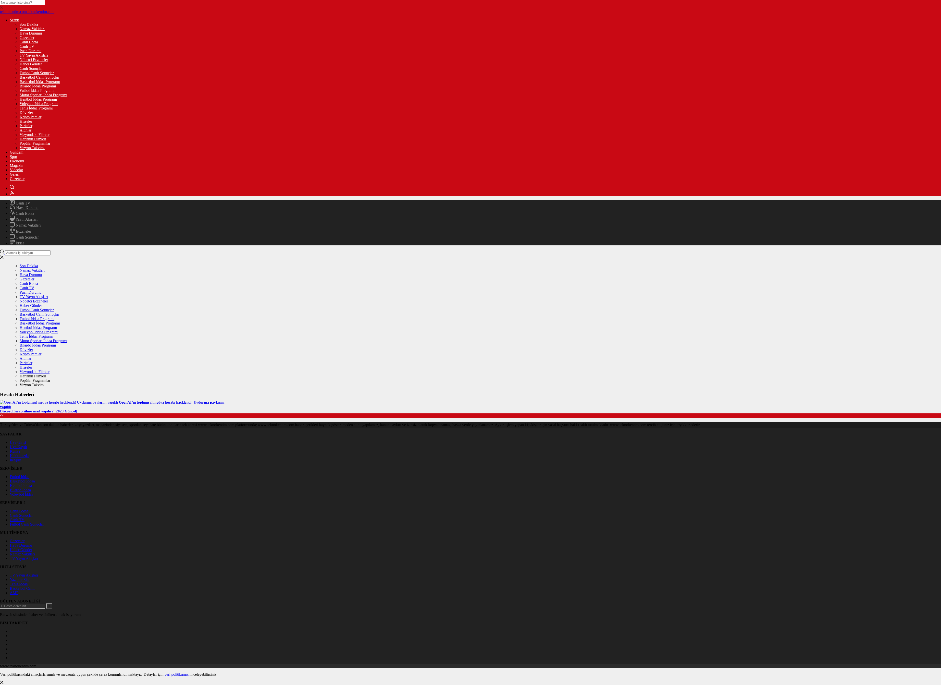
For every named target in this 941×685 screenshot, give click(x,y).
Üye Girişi (18, 442)
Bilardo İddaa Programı (38, 86)
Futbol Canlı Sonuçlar (37, 73)
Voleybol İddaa (21, 494)
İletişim (15, 460)
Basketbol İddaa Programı (40, 82)
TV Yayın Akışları (34, 55)
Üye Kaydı (18, 447)
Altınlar (25, 130)
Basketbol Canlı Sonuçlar (39, 77)
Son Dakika (29, 24)
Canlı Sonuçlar (31, 68)
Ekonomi (17, 161)
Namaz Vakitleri (32, 29)
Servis (14, 20)
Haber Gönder (31, 64)
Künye (15, 451)
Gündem (16, 152)
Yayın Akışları (26, 219)
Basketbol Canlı (22, 588)
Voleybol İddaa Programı (39, 104)
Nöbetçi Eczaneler (34, 60)
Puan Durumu (30, 51)
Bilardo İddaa (20, 490)
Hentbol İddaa (21, 485)
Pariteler (26, 126)
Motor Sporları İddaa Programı (43, 95)
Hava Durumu (31, 33)
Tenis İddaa (19, 584)
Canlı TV (27, 46)
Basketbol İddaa (22, 481)
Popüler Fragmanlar (35, 143)
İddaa (19, 243)
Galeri (14, 174)
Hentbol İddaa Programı (38, 99)
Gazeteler (27, 38)
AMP (14, 593)
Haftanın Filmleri (33, 139)
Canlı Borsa (29, 42)
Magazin (16, 165)
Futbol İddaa (19, 477)
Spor (13, 157)
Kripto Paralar (30, 117)
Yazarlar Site (19, 579)
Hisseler (26, 121)
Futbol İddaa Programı (37, 90)
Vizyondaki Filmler (35, 134)
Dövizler (26, 112)
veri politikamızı (176, 674)
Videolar (16, 170)
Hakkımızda (19, 456)
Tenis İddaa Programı (36, 108)
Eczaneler (23, 231)
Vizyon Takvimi (32, 148)
